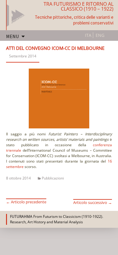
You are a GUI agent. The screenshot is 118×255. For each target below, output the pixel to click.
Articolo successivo (92, 202)
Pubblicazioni (53, 178)
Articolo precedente (26, 202)
